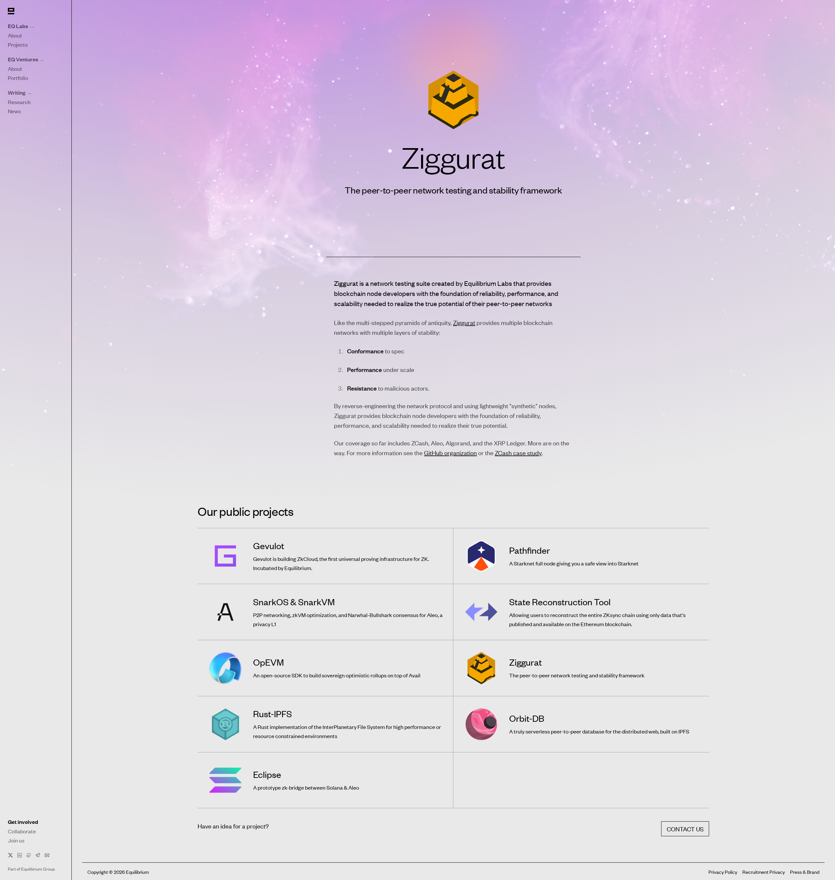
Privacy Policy (722, 871)
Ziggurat (464, 322)
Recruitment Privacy (763, 871)
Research (19, 101)
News (14, 111)
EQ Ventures (26, 59)
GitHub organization (450, 452)
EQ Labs (21, 26)
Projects (18, 44)
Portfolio (18, 77)
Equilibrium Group (38, 869)
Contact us (685, 829)
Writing (20, 92)
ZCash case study (518, 452)
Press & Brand (804, 871)
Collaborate (22, 831)
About (15, 35)
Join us (16, 840)
